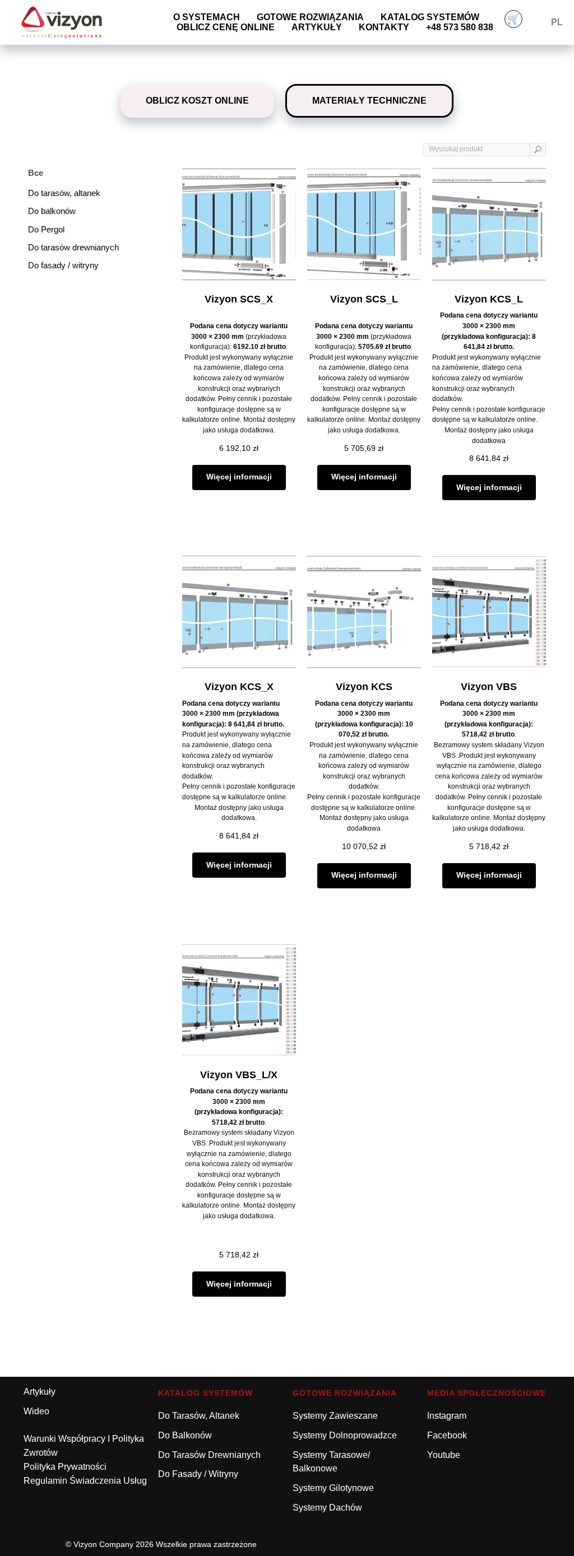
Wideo (36, 1411)
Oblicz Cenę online (226, 27)
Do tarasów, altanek (198, 1415)
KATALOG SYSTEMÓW (205, 1393)
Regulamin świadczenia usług (85, 1480)
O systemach (206, 17)
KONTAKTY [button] (384, 27)
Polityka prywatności (65, 1466)
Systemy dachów (327, 1507)
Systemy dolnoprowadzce (345, 1435)
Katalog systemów (430, 17)
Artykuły (316, 27)
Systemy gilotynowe (333, 1488)
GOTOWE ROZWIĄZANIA (310, 17)
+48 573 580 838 (459, 27)
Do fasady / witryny (198, 1474)
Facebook (447, 1435)
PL (557, 22)
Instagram (446, 1415)
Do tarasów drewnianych (209, 1455)
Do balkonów (185, 1435)
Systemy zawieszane (335, 1415)
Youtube (443, 1455)
